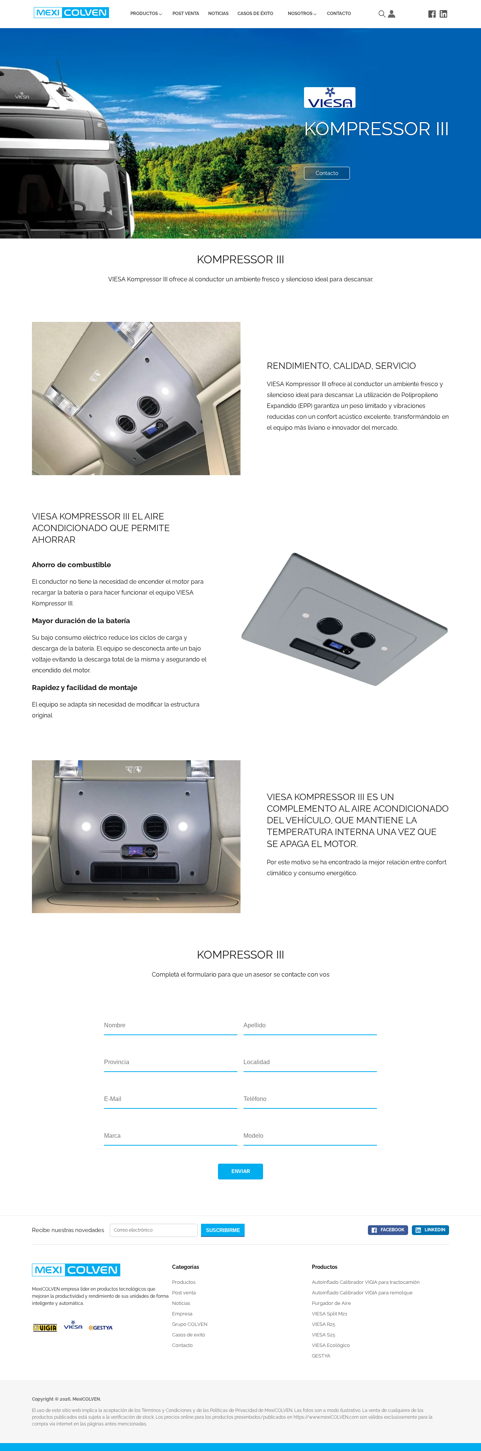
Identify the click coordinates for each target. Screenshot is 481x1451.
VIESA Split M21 (329, 1314)
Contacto (327, 173)
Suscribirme (223, 1230)
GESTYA (321, 1356)
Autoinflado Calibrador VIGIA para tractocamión (366, 1282)
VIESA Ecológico (331, 1345)
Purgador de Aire (331, 1303)
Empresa (182, 1314)
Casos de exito (188, 1335)
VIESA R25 (323, 1324)
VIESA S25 (323, 1335)
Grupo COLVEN (189, 1324)
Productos (183, 1282)
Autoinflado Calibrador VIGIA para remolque (362, 1292)
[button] (144, 14)
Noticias (181, 1303)
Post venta (184, 1292)
